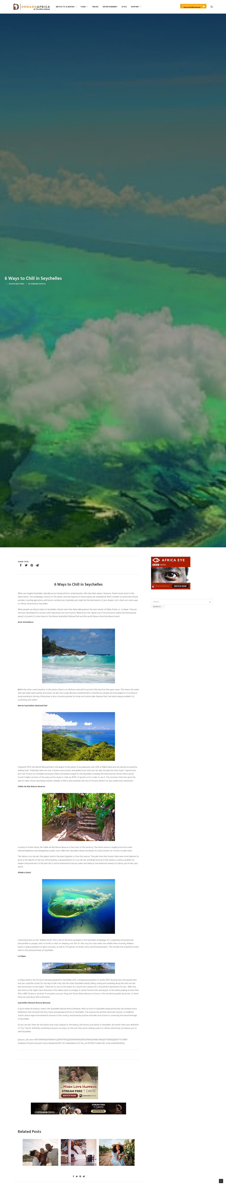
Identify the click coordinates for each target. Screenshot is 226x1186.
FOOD (83, 7)
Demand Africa (38, 284)
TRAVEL (95, 7)
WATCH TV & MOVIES (65, 7)
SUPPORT (135, 7)
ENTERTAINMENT (110, 7)
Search (158, 606)
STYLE (124, 7)
